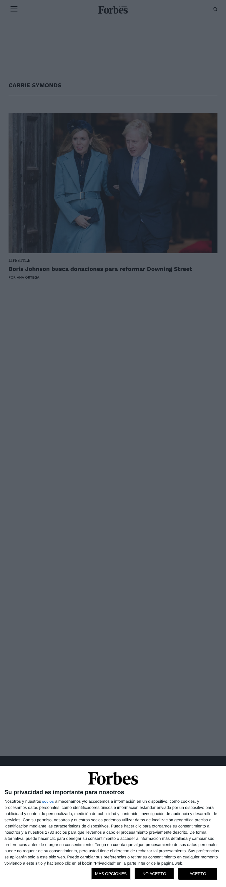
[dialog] (113, 826)
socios (48, 801)
